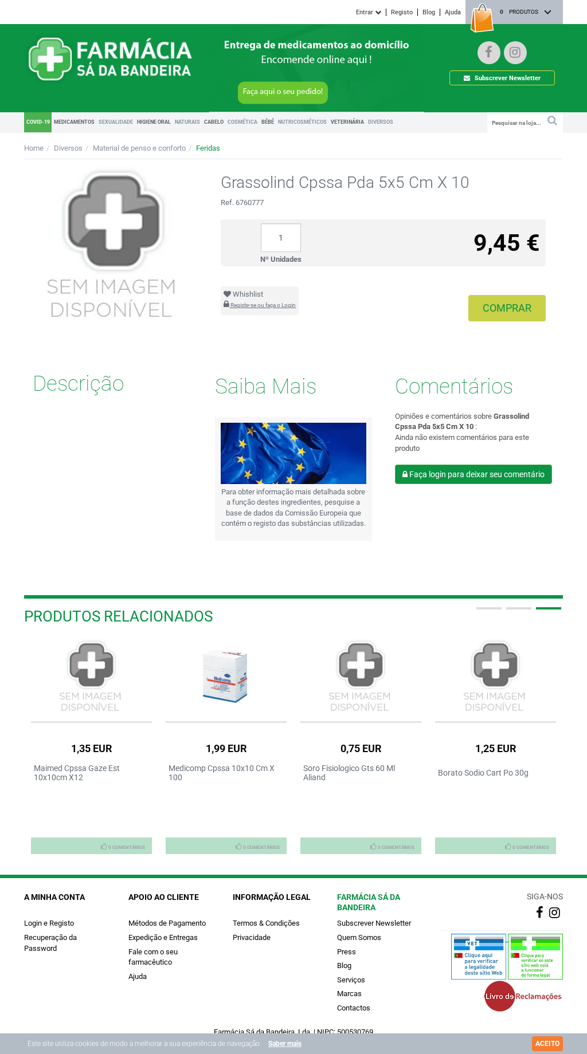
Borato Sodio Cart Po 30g (483, 772)
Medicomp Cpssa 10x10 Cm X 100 (222, 773)
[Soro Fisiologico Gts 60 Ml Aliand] (360, 676)
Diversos (68, 148)
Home (34, 148)
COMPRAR (507, 308)
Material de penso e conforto (139, 148)
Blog (428, 12)
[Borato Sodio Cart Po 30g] (495, 676)
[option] (91, 746)
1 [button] (488, 613)
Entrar (365, 12)
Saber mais (285, 1044)
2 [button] (517, 613)
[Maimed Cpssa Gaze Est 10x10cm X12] (91, 676)
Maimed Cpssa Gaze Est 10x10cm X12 (77, 773)
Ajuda (453, 12)
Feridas (208, 148)
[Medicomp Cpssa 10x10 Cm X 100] (226, 676)
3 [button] (547, 613)
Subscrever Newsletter (507, 78)
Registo (402, 12)
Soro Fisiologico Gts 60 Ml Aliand (349, 773)
